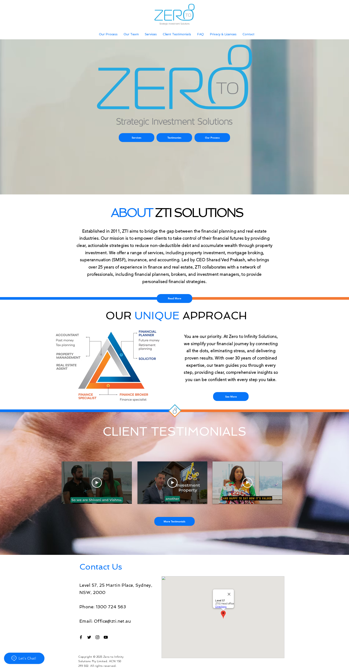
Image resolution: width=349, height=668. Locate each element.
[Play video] (97, 483)
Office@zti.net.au (112, 621)
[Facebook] (80, 637)
